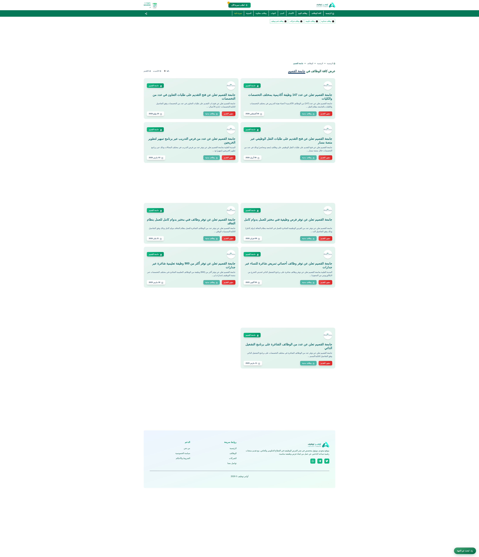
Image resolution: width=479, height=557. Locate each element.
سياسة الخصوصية (182, 453)
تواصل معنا (232, 463)
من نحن (187, 448)
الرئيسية (320, 63)
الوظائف (310, 63)
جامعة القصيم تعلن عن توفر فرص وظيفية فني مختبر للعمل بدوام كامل (288, 219)
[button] (146, 13)
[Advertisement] (260, 43)
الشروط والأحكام (183, 458)
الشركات (233, 458)
